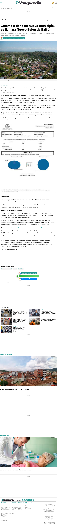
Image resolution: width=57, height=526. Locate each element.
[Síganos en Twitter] (25, 500)
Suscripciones (4, 503)
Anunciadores (4, 508)
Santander (14, 504)
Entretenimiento (15, 507)
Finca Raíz (20, 503)
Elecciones (15, 309)
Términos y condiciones (4, 519)
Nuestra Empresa (5, 511)
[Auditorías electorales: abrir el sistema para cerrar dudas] (34, 321)
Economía (14, 511)
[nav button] (1, 3)
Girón (1, 387)
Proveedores (4, 517)
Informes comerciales (18, 318)
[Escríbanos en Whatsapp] (33, 500)
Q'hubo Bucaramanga (28, 508)
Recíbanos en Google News (29, 278)
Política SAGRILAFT (48, 515)
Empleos (20, 506)
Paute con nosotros (5, 509)
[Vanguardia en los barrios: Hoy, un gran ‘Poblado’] (28, 371)
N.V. (8, 85)
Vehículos (20, 504)
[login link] (56, 3)
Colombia (54, 20)
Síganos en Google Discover (29, 273)
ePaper (3, 504)
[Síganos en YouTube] (29, 500)
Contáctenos (4, 510)
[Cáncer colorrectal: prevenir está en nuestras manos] (28, 452)
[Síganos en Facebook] (23, 500)
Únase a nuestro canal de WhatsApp (29, 276)
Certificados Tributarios (4, 516)
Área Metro (14, 503)
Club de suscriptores (5, 507)
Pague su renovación (6, 506)
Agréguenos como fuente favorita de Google (13, 38)
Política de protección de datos (6, 514)
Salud (1, 468)
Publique (20, 509)
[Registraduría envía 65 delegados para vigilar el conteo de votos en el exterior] (34, 313)
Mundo (13, 510)
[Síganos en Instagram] (27, 500)
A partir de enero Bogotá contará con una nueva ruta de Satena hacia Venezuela (32, 228)
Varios (19, 507)
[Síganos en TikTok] (31, 500)
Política (43, 309)
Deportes (14, 509)
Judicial (13, 506)
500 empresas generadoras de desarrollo (28, 505)
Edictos (19, 508)
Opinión (13, 513)
